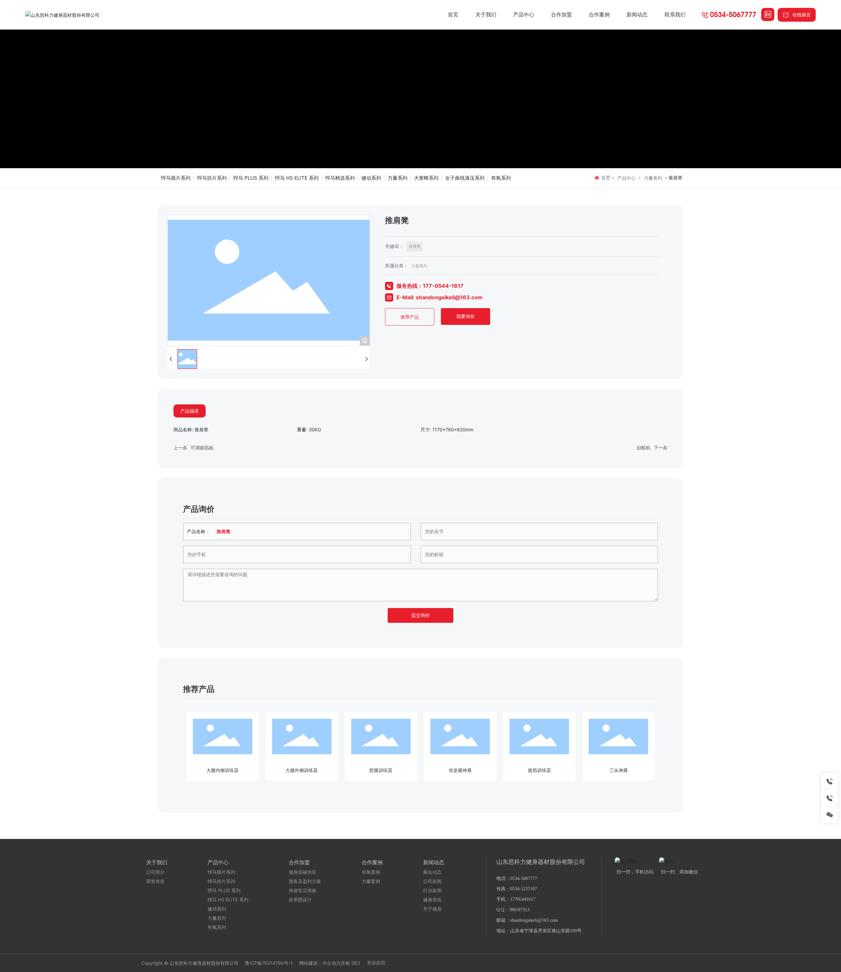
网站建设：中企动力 (320, 963)
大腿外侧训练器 (301, 770)
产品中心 (626, 178)
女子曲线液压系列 (465, 178)
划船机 (643, 447)
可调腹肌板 (202, 447)
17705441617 (522, 899)
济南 (345, 963)
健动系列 (371, 178)
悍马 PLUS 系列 (250, 178)
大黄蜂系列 (426, 178)
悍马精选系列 (340, 178)
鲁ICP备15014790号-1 (269, 963)
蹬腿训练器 (380, 770)
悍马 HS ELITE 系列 (297, 178)
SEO (355, 963)
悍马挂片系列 (212, 178)
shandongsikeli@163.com (534, 920)
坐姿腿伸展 (460, 770)
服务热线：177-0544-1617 (430, 286)
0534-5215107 (523, 888)
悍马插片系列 (176, 178)
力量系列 (397, 178)
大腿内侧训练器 (222, 770)
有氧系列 (501, 178)
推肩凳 (414, 246)
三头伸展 (618, 770)
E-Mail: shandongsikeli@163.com (440, 297)
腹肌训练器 (539, 770)
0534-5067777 (733, 14)
